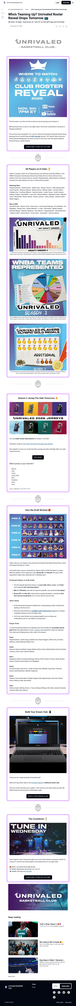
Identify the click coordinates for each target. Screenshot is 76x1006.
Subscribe (66, 2)
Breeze (13, 468)
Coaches (37, 630)
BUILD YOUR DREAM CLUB (38, 796)
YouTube (29, 871)
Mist (12, 477)
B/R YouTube (36, 136)
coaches (23, 570)
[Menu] (73, 2)
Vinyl (13, 484)
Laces (13, 473)
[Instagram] (54, 997)
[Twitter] (54, 992)
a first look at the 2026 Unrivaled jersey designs (37, 444)
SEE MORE (38, 457)
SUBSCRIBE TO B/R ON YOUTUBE (38, 147)
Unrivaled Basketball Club (15, 9)
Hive (13, 471)
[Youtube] (64, 992)
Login (57, 2)
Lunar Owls (15, 475)
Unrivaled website (37, 783)
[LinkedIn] (59, 992)
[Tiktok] (69, 992)
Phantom (14, 480)
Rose (13, 482)
